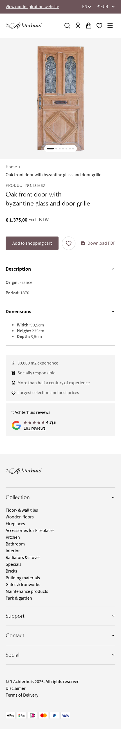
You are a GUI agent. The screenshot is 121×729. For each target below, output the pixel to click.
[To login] (78, 25)
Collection (18, 497)
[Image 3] (59, 148)
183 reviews (35, 428)
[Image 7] (73, 148)
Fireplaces (15, 524)
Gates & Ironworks (23, 584)
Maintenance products (27, 591)
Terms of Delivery (22, 695)
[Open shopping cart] (88, 25)
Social (12, 654)
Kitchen (13, 537)
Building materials (23, 578)
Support (15, 616)
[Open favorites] (99, 25)
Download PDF (101, 243)
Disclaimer (16, 688)
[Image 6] (70, 148)
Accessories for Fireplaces (30, 530)
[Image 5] (66, 148)
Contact (15, 635)
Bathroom (15, 544)
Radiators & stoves (23, 557)
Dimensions (18, 311)
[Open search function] (67, 25)
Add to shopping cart (32, 243)
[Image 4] (63, 148)
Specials (13, 564)
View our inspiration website (32, 7)
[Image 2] (56, 148)
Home (11, 167)
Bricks (11, 571)
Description (18, 269)
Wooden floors (20, 517)
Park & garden (19, 598)
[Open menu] (110, 25)
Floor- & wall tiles (22, 510)
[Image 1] (50, 148)
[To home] (24, 25)
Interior (13, 551)
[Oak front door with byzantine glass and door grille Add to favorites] (68, 243)
